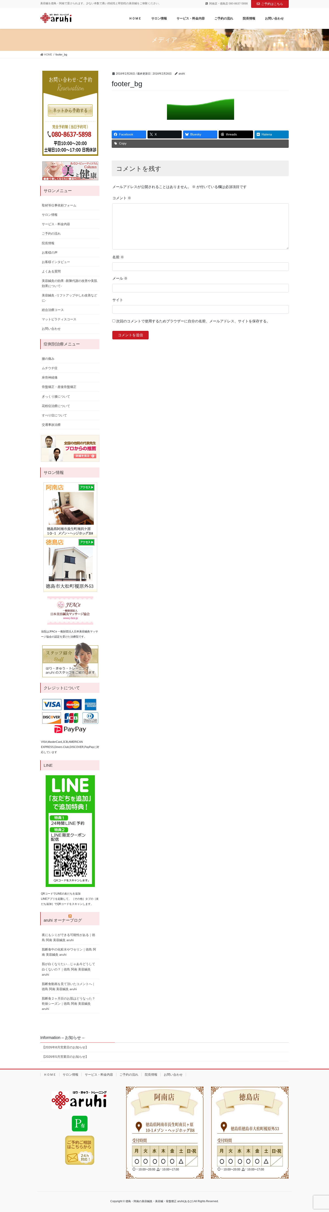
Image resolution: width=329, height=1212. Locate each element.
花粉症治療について (56, 406)
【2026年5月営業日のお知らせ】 (65, 1056)
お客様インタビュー (56, 262)
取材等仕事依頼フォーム (59, 205)
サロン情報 (50, 214)
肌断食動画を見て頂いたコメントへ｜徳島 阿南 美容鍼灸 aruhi (68, 986)
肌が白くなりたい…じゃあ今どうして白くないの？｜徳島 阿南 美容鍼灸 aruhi (68, 969)
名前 (118, 257)
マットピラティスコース (59, 319)
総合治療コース (53, 310)
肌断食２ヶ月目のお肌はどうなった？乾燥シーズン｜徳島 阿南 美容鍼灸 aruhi (68, 1004)
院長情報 (48, 243)
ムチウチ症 (50, 368)
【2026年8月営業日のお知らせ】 (65, 1047)
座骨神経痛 (50, 377)
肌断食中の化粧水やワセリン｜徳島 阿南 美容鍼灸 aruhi (69, 952)
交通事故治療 (51, 424)
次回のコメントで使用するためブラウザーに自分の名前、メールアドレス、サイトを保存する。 (193, 321)
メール (120, 278)
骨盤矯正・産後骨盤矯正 (59, 387)
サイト (117, 300)
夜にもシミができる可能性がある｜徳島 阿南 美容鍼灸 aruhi (68, 937)
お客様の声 (50, 252)
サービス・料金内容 (56, 224)
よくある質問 (51, 271)
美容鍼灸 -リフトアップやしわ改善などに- (69, 297)
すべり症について (54, 415)
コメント (121, 198)
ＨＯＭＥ (50, 1074)
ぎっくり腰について (56, 396)
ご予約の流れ (51, 233)
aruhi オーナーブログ (63, 920)
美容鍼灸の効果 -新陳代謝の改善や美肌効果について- (69, 283)
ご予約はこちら (272, 4)
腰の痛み (48, 358)
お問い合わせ (51, 328)
